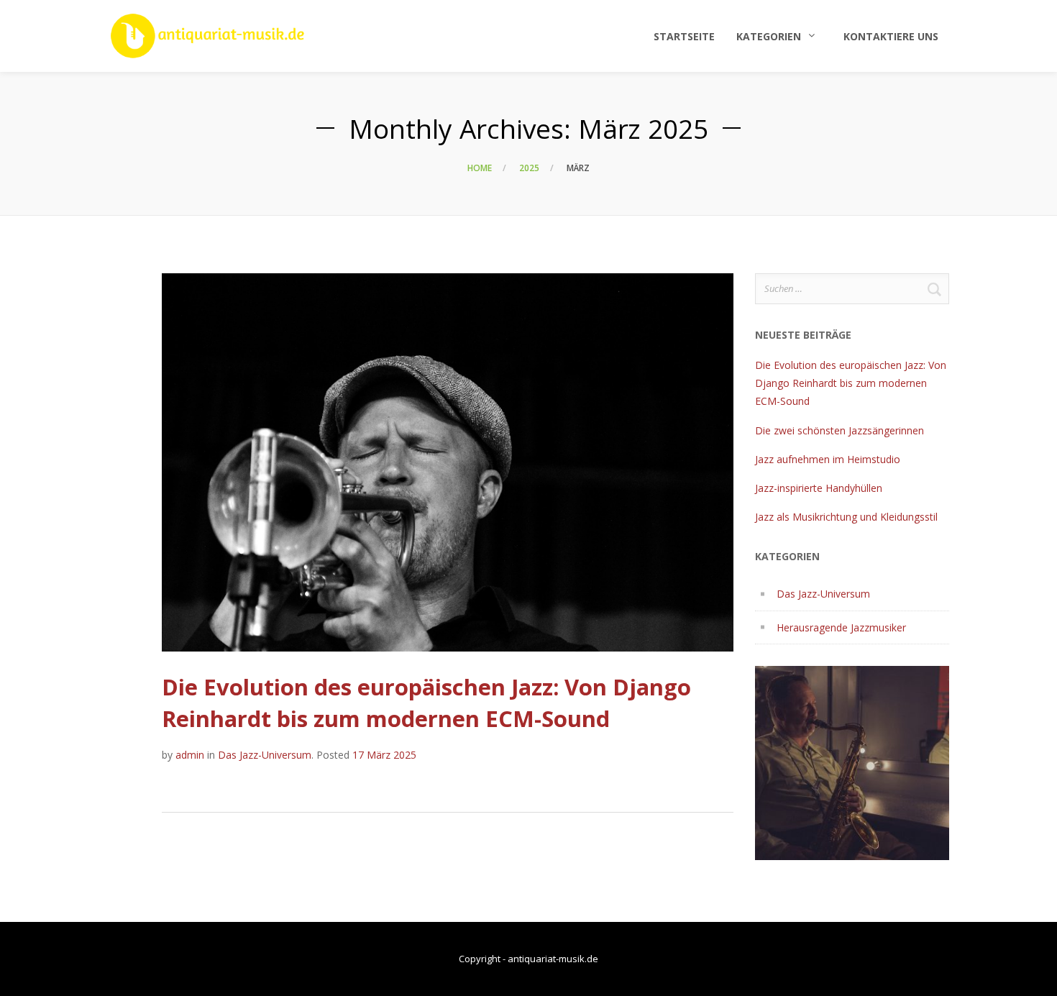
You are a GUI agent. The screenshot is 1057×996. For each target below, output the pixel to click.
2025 (529, 168)
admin (189, 755)
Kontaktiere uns (890, 36)
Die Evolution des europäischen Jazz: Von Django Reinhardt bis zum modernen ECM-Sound (426, 702)
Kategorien (768, 36)
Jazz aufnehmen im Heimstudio (827, 459)
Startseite (684, 36)
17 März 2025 (384, 755)
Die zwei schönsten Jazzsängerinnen (839, 430)
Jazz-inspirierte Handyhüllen (818, 488)
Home (479, 168)
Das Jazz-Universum (264, 755)
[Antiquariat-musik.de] (207, 36)
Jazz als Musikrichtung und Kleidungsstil (846, 517)
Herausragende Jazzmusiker (841, 627)
